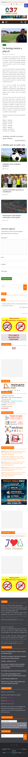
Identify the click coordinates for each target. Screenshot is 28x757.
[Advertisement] (12, 368)
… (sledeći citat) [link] (24, 313)
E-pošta (3, 264)
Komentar (4, 238)
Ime (2, 257)
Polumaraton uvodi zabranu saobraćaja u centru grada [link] (12, 216)
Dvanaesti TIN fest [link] (21, 140)
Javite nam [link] (3, 706)
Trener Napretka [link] (7, 85)
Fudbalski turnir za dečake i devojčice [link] (12, 165)
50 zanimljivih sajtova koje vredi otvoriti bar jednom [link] (14, 671)
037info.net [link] (12, 54)
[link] (26, 5)
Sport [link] (4, 44)
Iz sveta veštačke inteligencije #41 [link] (9, 678)
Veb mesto (4, 271)
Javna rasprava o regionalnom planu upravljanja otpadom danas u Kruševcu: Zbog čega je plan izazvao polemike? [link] (13, 666)
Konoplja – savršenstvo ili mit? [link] (8, 661)
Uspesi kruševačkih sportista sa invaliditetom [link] (13, 191)
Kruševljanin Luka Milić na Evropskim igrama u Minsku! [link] (12, 137)
